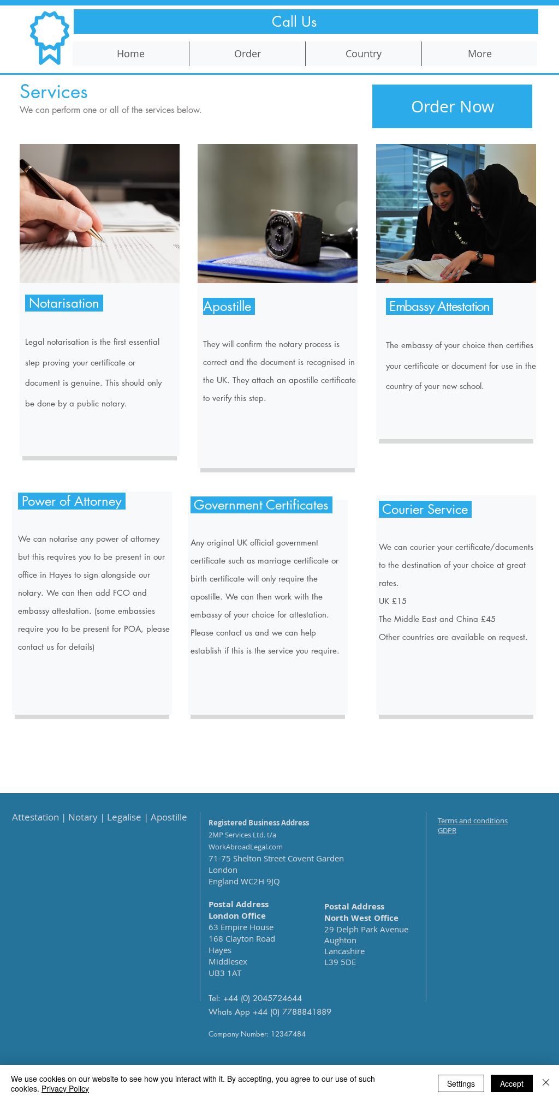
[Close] (545, 1083)
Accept (512, 1083)
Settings (461, 1083)
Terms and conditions (473, 820)
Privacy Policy (65, 1088)
